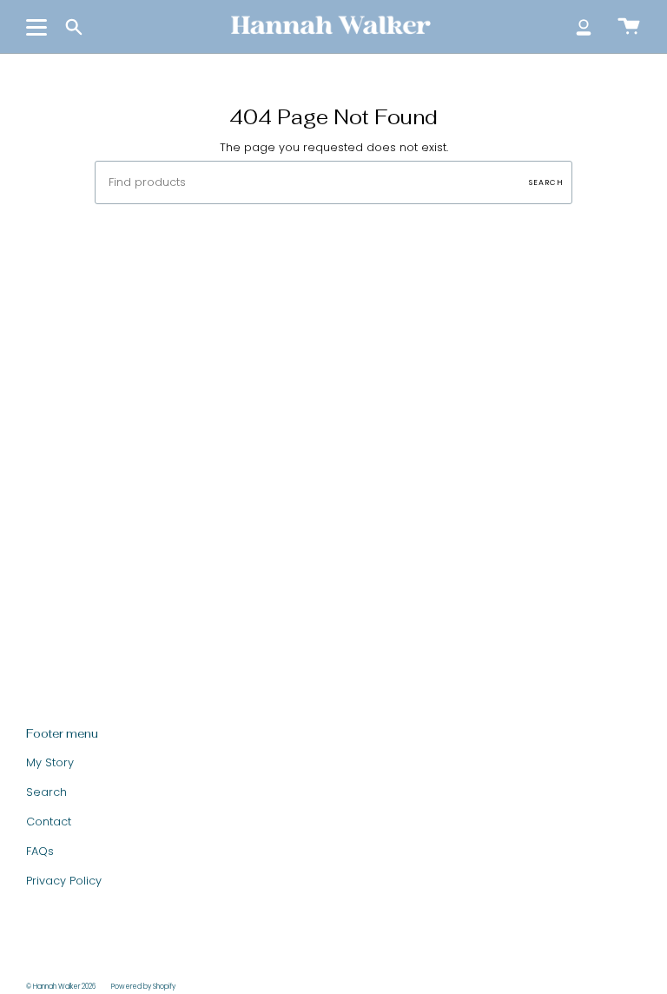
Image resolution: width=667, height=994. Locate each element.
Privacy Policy (64, 880)
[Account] (583, 26)
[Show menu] (39, 26)
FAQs (40, 851)
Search (546, 182)
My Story (50, 762)
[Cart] (629, 26)
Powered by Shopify (143, 986)
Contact (48, 821)
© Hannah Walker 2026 (61, 986)
